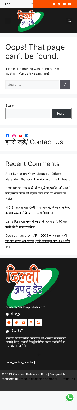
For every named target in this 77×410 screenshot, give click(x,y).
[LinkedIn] (27, 136)
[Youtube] (64, 3)
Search (10, 105)
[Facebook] (53, 3)
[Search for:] (32, 84)
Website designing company (38, 379)
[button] (8, 21)
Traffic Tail (68, 379)
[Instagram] (14, 136)
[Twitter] (59, 3)
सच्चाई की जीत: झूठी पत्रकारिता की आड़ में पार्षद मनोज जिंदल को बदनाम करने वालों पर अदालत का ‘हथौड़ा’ (37, 193)
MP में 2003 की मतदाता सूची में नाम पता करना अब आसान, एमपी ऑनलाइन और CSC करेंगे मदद (37, 241)
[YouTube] (20, 136)
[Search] (65, 84)
